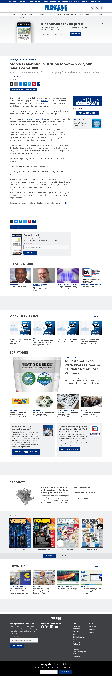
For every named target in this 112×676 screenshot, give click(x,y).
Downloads (37, 586)
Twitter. (64, 203)
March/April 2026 (68, 550)
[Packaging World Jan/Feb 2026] (92, 533)
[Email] (16, 84)
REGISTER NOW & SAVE (69, 449)
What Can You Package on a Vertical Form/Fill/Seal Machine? (20, 341)
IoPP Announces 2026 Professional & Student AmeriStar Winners (82, 367)
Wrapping (13, 410)
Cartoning (61, 337)
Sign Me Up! (75, 34)
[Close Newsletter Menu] (102, 23)
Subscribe (49, 556)
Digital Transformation (19, 586)
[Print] (11, 84)
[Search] (97, 8)
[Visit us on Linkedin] (51, 627)
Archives (63, 556)
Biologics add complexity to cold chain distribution (67, 288)
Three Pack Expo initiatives (87, 288)
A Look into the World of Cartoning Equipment (67, 340)
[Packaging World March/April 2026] (68, 533)
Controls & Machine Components (40, 285)
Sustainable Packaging (65, 410)
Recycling (36, 410)
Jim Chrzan (17, 76)
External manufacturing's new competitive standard (67, 590)
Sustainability (15, 284)
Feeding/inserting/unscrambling (92, 337)
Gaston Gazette (48, 111)
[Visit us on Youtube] (56, 627)
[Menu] (101, 8)
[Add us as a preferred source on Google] (38, 84)
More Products (81, 499)
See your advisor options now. (26, 452)
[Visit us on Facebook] (42, 627)
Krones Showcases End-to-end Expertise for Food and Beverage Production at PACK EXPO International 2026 (54, 490)
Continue (65, 672)
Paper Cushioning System (83, 487)
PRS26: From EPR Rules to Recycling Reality (43, 414)
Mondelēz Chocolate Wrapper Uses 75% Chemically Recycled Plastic (18, 415)
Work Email (27, 243)
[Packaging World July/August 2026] (20, 533)
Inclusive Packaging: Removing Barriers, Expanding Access (41, 591)
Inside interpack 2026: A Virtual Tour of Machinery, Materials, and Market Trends (20, 591)
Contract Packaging (64, 586)
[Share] (20, 84)
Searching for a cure (18, 287)
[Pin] (34, 84)
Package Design (70, 357)
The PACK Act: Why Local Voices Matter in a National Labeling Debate (90, 415)
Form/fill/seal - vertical (19, 337)
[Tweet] (29, 84)
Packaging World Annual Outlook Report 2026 (80, 124)
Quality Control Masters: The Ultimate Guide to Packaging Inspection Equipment (43, 342)
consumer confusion (36, 119)
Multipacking (85, 586)
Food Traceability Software (84, 492)
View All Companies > (87, 113)
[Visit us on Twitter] (47, 627)
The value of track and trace (42, 289)
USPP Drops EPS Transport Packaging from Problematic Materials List (67, 415)
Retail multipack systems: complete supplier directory (90, 591)
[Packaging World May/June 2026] (44, 533)
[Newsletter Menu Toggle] (92, 8)
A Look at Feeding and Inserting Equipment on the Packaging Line (90, 341)
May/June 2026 (44, 550)
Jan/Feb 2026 (92, 550)
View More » (98, 317)
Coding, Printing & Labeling (23, 60)
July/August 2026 (19, 550)
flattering (45, 100)
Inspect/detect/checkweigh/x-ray (44, 337)
